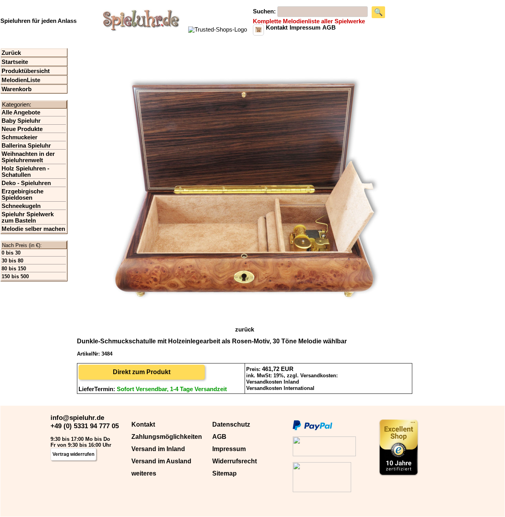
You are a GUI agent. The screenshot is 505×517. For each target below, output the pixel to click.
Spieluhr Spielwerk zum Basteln (28, 217)
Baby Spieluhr (21, 121)
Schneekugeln (21, 206)
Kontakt (143, 424)
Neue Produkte (22, 129)
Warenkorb (17, 89)
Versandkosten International (280, 388)
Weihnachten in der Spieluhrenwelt (28, 157)
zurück (244, 329)
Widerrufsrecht (234, 461)
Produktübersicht (26, 71)
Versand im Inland (158, 449)
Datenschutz (231, 424)
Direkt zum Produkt (141, 372)
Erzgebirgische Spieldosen (22, 194)
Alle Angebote (21, 112)
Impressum (229, 449)
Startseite (15, 62)
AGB (219, 436)
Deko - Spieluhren (26, 183)
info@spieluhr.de (77, 417)
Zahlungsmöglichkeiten (166, 436)
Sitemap (224, 473)
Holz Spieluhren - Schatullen (25, 171)
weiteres (143, 473)
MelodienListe (21, 80)
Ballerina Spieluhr (26, 145)
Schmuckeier (19, 137)
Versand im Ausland (161, 461)
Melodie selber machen (33, 229)
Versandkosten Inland (272, 382)
